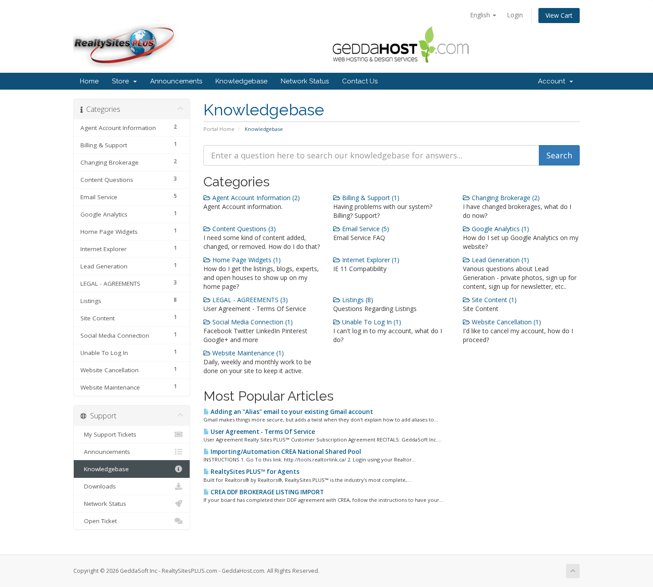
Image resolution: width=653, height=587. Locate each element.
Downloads (98, 486)
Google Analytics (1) (499, 229)
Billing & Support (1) (369, 197)
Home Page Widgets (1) (246, 260)
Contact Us (360, 81)
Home (89, 81)
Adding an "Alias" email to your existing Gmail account (291, 412)
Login (515, 15)
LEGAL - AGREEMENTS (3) (249, 299)
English (481, 15)
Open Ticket (98, 521)
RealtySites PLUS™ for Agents (254, 472)
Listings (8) (356, 299)
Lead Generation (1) (499, 260)
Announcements (176, 81)
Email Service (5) (364, 229)
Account (553, 81)
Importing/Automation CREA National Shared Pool (285, 452)
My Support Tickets (108, 434)
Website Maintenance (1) (247, 353)
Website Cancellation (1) (505, 322)
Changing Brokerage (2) (505, 197)
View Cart (559, 15)
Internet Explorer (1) (369, 260)
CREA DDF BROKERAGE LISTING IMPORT (266, 492)
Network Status (305, 81)
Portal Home (219, 129)
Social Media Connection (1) (252, 322)
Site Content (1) (493, 299)
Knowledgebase (241, 81)
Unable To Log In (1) (370, 322)
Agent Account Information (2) (255, 197)
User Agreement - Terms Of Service (262, 432)
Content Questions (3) (243, 229)
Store (122, 81)
